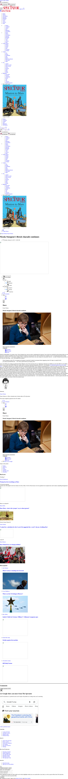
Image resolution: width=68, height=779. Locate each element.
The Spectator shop (7, 754)
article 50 (5, 467)
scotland (4, 469)
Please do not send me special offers (9, 775)
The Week (7, 74)
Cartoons (7, 81)
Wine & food (8, 66)
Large (10, 285)
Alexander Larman (7, 660)
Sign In (21, 9)
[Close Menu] (1, 130)
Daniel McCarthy (6, 637)
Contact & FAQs (6, 732)
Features (7, 75)
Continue (2, 777)
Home (4, 13)
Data (6, 48)
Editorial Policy (6, 735)
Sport (6, 69)
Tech (6, 29)
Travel (6, 67)
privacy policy (27, 778)
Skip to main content (4, 0)
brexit (4, 468)
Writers (4, 15)
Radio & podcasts (9, 59)
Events (4, 19)
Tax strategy (5, 744)
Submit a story (6, 734)
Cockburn (7, 26)
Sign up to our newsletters (8, 764)
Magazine (7, 30)
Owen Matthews (6, 591)
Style (6, 70)
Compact (10, 287)
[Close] (1, 690)
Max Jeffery (5, 614)
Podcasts (4, 17)
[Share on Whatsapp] (5, 299)
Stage (6, 61)
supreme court (6, 470)
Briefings (5, 18)
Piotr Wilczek (3, 542)
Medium (10, 283)
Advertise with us (6, 733)
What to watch (8, 65)
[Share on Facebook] (5, 296)
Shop (4, 23)
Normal (10, 289)
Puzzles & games (8, 82)
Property (7, 68)
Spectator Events (6, 756)
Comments (7, 293)
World (6, 47)
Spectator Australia (7, 751)
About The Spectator (7, 740)
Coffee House (5, 43)
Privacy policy (6, 741)
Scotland (7, 50)
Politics (6, 25)
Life (3, 62)
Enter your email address (5, 769)
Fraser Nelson (3, 394)
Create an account (4, 768)
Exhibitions (7, 55)
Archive (4, 22)
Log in (10, 768)
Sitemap (4, 746)
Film (6, 56)
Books (6, 54)
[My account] (24, 9)
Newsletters (5, 16)
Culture (6, 28)
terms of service (19, 778)
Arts (6, 53)
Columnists (7, 76)
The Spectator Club (7, 757)
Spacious (11, 291)
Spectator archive (6, 755)
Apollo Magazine (6, 753)
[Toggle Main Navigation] (1, 9)
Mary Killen (2, 505)
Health (6, 72)
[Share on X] (5, 297)
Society (6, 45)
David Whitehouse (4, 479)
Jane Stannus (5, 568)
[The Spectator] (11, 9)
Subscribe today (6, 763)
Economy (7, 49)
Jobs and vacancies (7, 745)
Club (4, 20)
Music (6, 57)
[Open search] (1, 128)
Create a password (4, 771)
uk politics (5, 472)
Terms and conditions (7, 743)
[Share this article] (4, 300)
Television (7, 60)
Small (9, 281)
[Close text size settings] (4, 278)
